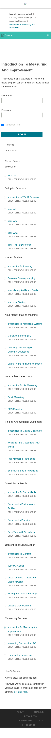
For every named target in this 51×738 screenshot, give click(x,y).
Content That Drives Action (20, 544)
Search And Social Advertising (23, 471)
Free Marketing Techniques (21, 459)
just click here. (21, 692)
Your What (13, 233)
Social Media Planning (19, 520)
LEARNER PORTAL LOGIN (30, 720)
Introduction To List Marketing (22, 385)
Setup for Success (15, 188)
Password (6, 110)
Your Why (12, 209)
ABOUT (20, 712)
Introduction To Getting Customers (25, 431)
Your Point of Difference (19, 245)
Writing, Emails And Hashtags (23, 593)
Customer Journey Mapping (21, 278)
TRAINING (39, 712)
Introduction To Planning (20, 266)
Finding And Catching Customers (23, 421)
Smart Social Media (16, 483)
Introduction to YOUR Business (23, 197)
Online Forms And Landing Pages (25, 364)
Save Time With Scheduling (22, 532)
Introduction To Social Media (22, 492)
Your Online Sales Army (18, 376)
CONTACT (30, 725)
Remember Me (12, 124)
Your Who (13, 221)
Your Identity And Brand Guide (23, 290)
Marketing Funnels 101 (19, 336)
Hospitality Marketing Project (20, 17)
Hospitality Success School (20, 14)
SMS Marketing (15, 409)
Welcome (10, 166)
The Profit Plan (13, 257)
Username (6, 95)
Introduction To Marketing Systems (25, 324)
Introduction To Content (19, 554)
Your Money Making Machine (21, 314)
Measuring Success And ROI (22, 643)
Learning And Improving (20, 655)
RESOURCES (30, 716)
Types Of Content (16, 566)
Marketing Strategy (17, 302)
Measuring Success (17, 21)
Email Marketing (16, 397)
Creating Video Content (19, 605)
